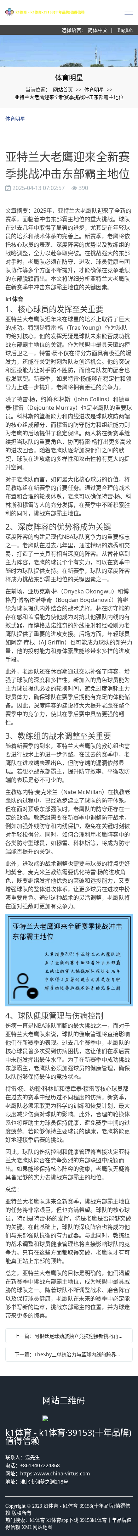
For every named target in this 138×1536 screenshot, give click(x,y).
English (125, 30)
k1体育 (37, 1520)
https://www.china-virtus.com (55, 1473)
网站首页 (63, 89)
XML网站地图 (37, 1527)
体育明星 (94, 89)
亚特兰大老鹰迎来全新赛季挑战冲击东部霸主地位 (69, 97)
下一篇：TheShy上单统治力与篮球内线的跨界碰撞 (70, 1354)
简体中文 (98, 30)
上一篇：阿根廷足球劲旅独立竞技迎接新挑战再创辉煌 (71, 1336)
